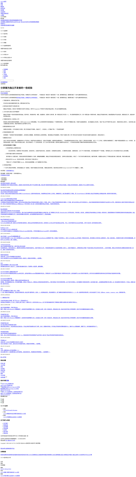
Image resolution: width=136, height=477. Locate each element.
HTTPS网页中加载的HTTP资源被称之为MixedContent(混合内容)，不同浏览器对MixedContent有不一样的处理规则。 (29, 231)
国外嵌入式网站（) (10, 350)
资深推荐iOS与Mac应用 (9, 264)
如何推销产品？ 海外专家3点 (13, 246)
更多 (7, 380)
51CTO (5, 410)
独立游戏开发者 (4, 190)
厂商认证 (22, 22)
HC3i (12, 410)
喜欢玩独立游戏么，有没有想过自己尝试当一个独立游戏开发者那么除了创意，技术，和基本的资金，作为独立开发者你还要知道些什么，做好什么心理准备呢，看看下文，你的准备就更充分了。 (49, 326)
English (5, 429)
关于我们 (5, 423)
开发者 (2, 175)
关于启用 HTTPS (9, 229)
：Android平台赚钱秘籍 (10, 236)
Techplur (15, 410)
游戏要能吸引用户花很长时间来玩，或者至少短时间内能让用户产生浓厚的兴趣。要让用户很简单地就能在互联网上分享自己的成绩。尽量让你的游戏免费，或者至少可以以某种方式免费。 (48, 185)
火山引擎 (89, 454)
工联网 (56, 454)
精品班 (2, 6)
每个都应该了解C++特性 (10, 290)
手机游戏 (9, 191)
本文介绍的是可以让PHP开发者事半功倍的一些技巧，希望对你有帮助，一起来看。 (21, 258)
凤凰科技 (16, 454)
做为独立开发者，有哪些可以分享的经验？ (27, 97)
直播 (13, 25)
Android (2, 244)
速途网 (41, 454)
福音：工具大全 (9, 307)
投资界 (82, 454)
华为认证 (17, 22)
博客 (2, 3)
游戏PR (8, 183)
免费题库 (37, 22)
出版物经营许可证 (9, 448)
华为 (2, 289)
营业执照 (3, 448)
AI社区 (5, 74)
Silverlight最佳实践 (9, 271)
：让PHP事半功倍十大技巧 (12, 342)
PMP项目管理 (31, 22)
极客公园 (60, 454)
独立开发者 (7, 175)
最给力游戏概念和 (12, 200)
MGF (5, 340)
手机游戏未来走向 (8, 333)
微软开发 (10, 278)
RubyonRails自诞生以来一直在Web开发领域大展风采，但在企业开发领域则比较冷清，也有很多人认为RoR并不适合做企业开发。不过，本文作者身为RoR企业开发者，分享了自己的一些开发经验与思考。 (51, 222)
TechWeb (30, 454)
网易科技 (12, 454)
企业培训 (3, 11)
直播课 (16, 20)
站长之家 (37, 454)
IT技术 (26, 22)
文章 (2, 25)
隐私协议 (5, 433)
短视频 (12, 20)
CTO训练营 (19, 417)
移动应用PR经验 (12, 190)
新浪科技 (3, 454)
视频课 (2, 20)
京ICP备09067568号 (10, 440)
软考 (10, 22)
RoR (2, 227)
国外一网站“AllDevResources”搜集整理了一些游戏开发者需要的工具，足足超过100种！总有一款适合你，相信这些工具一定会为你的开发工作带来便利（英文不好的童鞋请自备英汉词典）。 (47, 309)
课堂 (8, 25)
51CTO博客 (6, 413)
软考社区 (3, 8)
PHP (2, 263)
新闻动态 (5, 425)
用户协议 (5, 431)
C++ (2, 297)
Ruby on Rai (5, 227)
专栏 (11, 25)
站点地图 (5, 426)
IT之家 (53, 454)
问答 (6, 25)
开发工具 (6, 314)
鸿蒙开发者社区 (4, 13)
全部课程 (3, 22)
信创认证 (13, 22)
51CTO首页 (3, 1)
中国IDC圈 (71, 454)
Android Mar (7, 244)
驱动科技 (21, 454)
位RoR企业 (8, 221)
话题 (4, 72)
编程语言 (5, 297)
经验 (6, 209)
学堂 (2, 5)
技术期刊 (5, 76)
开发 (8, 297)
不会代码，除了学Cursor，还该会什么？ (15, 300)
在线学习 (3, 23)
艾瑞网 (33, 454)
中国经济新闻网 (47, 454)
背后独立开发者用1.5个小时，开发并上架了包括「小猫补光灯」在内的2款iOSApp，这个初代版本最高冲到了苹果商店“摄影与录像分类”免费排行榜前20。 (39, 302)
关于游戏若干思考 (8, 324)
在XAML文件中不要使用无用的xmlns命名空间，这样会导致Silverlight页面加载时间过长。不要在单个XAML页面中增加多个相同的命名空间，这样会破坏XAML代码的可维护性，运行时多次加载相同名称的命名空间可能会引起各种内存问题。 (61, 273)
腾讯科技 (7, 454)
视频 (4, 71)
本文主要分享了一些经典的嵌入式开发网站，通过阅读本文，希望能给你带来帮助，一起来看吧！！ (25, 352)
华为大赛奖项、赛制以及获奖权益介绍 (15, 280)
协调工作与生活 (10, 210)
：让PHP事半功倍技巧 (11, 256)
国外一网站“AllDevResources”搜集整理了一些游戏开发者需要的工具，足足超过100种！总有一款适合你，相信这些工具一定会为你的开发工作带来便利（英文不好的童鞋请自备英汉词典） (47, 317)
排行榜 (9, 20)
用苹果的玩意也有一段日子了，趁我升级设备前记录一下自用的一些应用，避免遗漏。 (22, 266)
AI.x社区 (24, 413)
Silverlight (3, 278)
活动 (4, 77)
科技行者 (25, 454)
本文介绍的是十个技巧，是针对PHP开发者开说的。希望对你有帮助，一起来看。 (21, 343)
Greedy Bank (4, 198)
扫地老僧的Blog (10, 170)
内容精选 (5, 69)
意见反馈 (5, 428)
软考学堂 (20, 20)
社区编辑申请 (4, 82)
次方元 (85, 454)
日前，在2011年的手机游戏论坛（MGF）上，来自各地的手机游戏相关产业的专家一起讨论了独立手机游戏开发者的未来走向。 (32, 335)
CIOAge (9, 410)
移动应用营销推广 (21, 190)
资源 (4, 25)
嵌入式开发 (3, 357)
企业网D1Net (77, 454)
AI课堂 (2, 15)
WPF (6, 278)
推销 (2, 254)
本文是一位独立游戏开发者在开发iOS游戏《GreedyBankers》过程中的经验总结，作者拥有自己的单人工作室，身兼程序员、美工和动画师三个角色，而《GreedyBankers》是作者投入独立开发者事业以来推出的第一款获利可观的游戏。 (59, 193)
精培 (10, 417)
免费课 (2, 10)
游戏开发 (9, 198)
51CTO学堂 (6, 417)
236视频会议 (66, 454)
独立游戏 (3, 209)
